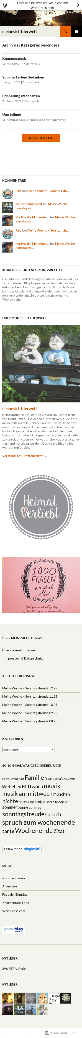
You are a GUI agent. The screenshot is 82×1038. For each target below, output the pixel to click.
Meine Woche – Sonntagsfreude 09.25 (29, 713)
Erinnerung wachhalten (21, 96)
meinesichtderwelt (19, 31)
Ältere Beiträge (41, 138)
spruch (53, 814)
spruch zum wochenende (38, 822)
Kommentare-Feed (15, 903)
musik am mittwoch (27, 793)
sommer (9, 807)
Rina (18, 191)
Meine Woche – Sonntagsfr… (48, 191)
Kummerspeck (14, 58)
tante (8, 831)
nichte (10, 801)
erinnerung (17, 778)
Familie (34, 777)
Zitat (59, 831)
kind (6, 786)
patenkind (26, 802)
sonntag (35, 807)
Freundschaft (54, 778)
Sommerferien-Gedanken (23, 77)
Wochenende (34, 830)
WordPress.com (13, 911)
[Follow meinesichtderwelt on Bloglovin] (22, 848)
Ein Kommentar (32, 82)
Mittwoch (32, 786)
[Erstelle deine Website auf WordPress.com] (41, 5)
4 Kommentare (31, 63)
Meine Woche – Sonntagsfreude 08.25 (29, 721)
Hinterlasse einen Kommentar (47, 119)
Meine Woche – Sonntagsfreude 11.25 (29, 696)
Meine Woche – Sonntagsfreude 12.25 (29, 688)
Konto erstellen (13, 878)
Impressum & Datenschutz (24, 658)
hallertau (69, 778)
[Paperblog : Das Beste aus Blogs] (13, 929)
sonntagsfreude (23, 814)
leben (15, 786)
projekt (40, 802)
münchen (61, 794)
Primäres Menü (76, 31)
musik (52, 786)
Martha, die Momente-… (32, 217)
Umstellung (11, 114)
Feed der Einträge (15, 894)
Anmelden (9, 886)
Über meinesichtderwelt (19, 650)
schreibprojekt (57, 802)
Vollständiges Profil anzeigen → (24, 456)
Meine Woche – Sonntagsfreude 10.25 (29, 705)
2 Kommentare (32, 101)
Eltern (6, 778)
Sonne (23, 807)
